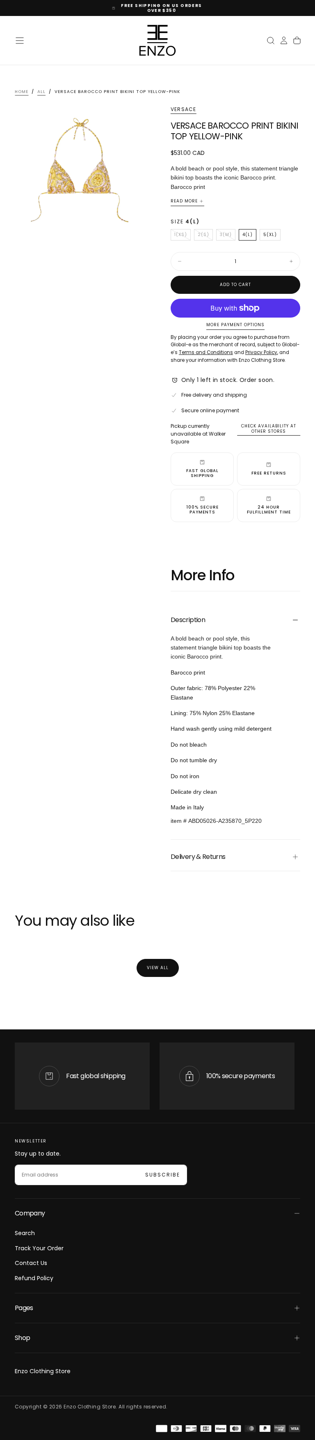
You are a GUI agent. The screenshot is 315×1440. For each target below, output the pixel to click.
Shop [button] (22, 1337)
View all (158, 968)
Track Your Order (39, 1248)
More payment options (235, 325)
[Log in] (284, 40)
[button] (20, 40)
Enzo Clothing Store (43, 1371)
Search (25, 1233)
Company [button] (30, 1213)
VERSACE (183, 109)
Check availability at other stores (268, 428)
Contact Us (31, 1263)
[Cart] (297, 40)
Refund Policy (34, 1278)
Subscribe (162, 1174)
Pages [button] (24, 1308)
